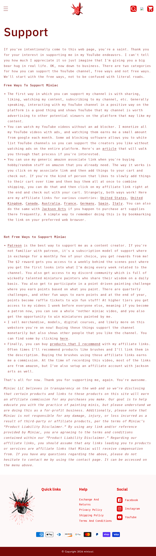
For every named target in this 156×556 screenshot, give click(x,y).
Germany (87, 203)
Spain (103, 203)
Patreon (15, 245)
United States (113, 198)
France (70, 203)
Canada (32, 203)
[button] (6, 9)
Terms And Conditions (95, 520)
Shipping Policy (91, 515)
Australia (51, 203)
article (109, 148)
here (64, 338)
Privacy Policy (90, 509)
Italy (117, 203)
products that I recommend (75, 344)
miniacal (88, 551)
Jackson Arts (54, 209)
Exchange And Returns (89, 502)
